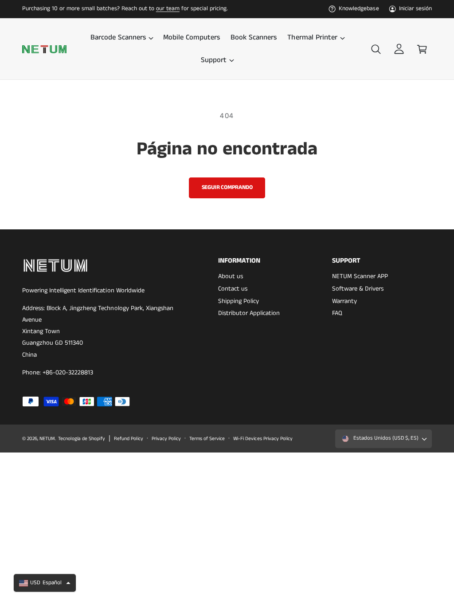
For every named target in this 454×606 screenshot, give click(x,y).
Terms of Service (207, 438)
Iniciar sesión (415, 8)
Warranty (344, 301)
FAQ (337, 313)
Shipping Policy (238, 301)
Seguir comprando (227, 187)
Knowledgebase (359, 8)
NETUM (47, 438)
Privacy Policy (166, 438)
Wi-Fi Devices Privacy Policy (262, 438)
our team (168, 8)
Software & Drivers (358, 288)
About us (230, 276)
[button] (121, 38)
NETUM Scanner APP (360, 276)
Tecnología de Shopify (81, 438)
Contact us (232, 288)
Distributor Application (249, 313)
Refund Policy (128, 438)
